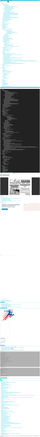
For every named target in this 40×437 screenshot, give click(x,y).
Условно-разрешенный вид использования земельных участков (11, 17)
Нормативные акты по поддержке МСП (6, 404)
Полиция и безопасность (4, 412)
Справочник (4, 76)
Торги (3, 51)
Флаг (4, 69)
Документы (2, 3)
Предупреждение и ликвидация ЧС (8, 49)
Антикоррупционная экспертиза (7, 59)
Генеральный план (3, 299)
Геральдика (4, 154)
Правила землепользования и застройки (6, 300)
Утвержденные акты (6, 20)
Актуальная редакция (7, 5)
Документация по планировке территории (9, 12)
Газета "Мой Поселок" (9, 173)
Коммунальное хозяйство (7, 44)
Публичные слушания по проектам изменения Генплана (7, 422)
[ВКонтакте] (0, 379)
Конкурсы (2, 398)
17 (0, 341)
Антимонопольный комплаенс (7, 127)
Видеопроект (4, 80)
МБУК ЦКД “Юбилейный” (6, 73)
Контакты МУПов (9, 33)
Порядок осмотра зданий (7, 15)
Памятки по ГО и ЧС (6, 136)
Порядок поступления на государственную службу (9, 53)
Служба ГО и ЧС (4, 134)
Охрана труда (4, 26)
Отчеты (6, 43)
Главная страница (2, 173)
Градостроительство (5, 4)
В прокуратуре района (5, 83)
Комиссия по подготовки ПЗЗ (8, 9)
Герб (4, 68)
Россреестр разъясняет (5, 84)
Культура (4, 81)
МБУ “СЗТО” (6, 34)
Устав (3, 165)
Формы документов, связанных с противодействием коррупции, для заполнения (13, 63)
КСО (3, 66)
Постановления (3, 414)
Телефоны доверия (6, 78)
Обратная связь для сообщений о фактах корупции (10, 62)
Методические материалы (7, 61)
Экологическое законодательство (6, 23)
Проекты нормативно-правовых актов (7, 19)
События (4, 85)
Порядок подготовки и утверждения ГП (9, 8)
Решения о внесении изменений (8, 7)
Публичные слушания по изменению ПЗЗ (9, 98)
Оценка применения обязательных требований (9, 57)
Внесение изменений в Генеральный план (6, 387)
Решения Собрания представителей (7, 65)
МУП (4, 29)
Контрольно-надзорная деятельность (5, 399)
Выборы (3, 21)
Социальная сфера (5, 41)
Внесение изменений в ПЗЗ (8, 10)
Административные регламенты (5, 381)
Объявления (4, 82)
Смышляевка (1, 436)
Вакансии (4, 52)
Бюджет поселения (5, 22)
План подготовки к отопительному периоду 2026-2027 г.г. (13, 46)
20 (2, 341)
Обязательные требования (7, 56)
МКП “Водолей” (6, 35)
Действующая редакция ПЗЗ (8, 96)
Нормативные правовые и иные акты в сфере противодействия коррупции (12, 145)
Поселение (2, 67)
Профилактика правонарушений (7, 55)
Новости (2, 79)
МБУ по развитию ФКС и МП (7, 72)
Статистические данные (6, 42)
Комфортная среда (5, 156)
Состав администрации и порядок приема (12, 32)
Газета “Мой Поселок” (5, 167)
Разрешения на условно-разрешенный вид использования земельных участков (10, 423)
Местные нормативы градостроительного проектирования (11, 14)
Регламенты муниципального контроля (8, 125)
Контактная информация (9, 30)
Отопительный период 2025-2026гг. (5, 408)
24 (0, 342)
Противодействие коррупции (6, 58)
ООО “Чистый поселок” (6, 75)
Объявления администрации (6, 138)
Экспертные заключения (5, 24)
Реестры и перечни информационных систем (8, 28)
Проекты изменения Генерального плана (10, 6)
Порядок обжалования (6, 40)
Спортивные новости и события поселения (8, 86)
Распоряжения (3, 424)
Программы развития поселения (7, 16)
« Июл (1, 344)
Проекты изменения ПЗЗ (8, 11)
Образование (3, 405)
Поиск (1, 1)
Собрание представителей (4, 64)
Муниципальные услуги (6, 39)
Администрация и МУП (6, 77)
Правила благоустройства (4, 415)
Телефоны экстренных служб (7, 50)
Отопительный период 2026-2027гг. (9, 45)
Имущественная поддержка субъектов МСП (8, 47)
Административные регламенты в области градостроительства (11, 13)
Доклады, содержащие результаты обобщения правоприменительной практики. (13, 54)
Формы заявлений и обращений (11, 118)
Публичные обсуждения (5, 25)
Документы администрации (6, 18)
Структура (4, 114)
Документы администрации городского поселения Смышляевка (8, 394)
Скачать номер (2, 195)
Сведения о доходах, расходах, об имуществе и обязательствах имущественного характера (12, 427)
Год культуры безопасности (7, 48)
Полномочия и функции (5, 27)
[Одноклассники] (1, 379)
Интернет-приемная (9, 31)
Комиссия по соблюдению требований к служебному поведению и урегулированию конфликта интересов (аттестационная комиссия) (19, 60)
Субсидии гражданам (3, 431)
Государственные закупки (6, 107)
